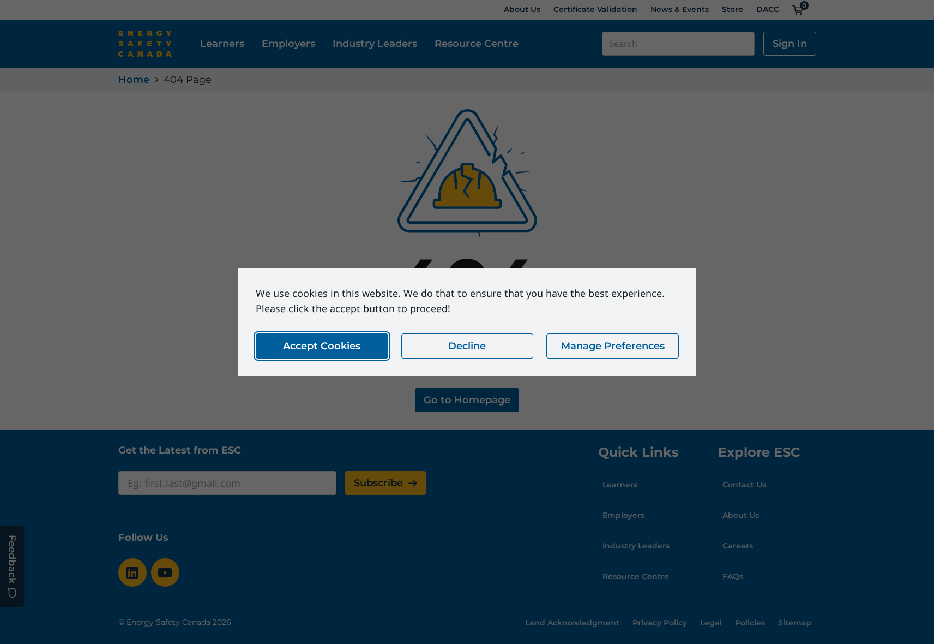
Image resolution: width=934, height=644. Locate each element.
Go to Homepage (467, 400)
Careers (737, 546)
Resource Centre (477, 44)
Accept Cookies (321, 346)
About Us (522, 9)
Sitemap (795, 623)
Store (732, 9)
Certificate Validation (595, 9)
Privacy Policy (659, 623)
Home (133, 80)
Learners (222, 44)
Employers (288, 44)
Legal (711, 623)
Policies (750, 623)
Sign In (790, 44)
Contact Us (744, 485)
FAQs (732, 576)
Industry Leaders (375, 44)
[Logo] (145, 44)
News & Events (679, 9)
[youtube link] (165, 572)
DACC (767, 9)
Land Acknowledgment (572, 623)
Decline (467, 346)
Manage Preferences (612, 346)
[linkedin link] (132, 572)
